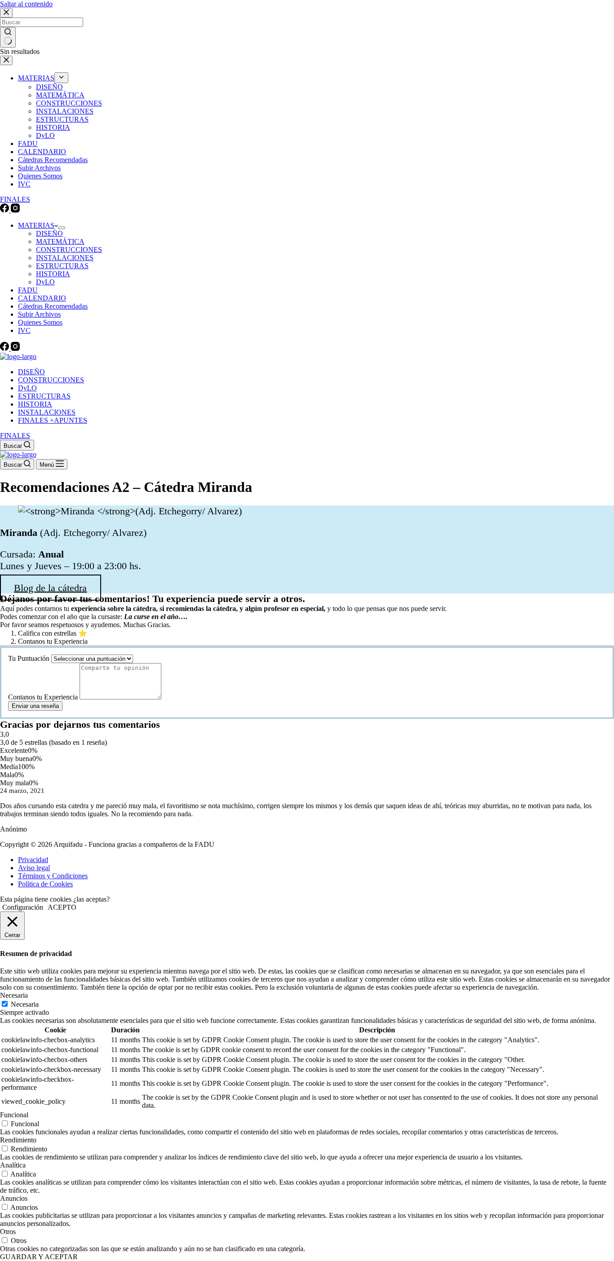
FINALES (15, 435)
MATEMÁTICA (60, 241)
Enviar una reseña (35, 706)
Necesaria (25, 1004)
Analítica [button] (13, 1165)
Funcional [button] (14, 1115)
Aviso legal (34, 868)
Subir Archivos (39, 314)
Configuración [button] (22, 907)
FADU (28, 290)
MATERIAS (36, 225)
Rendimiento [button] (18, 1140)
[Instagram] (15, 348)
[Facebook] (5, 348)
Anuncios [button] (13, 1198)
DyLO (45, 282)
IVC (24, 330)
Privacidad (33, 859)
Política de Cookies (45, 884)
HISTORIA (53, 274)
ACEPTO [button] (62, 907)
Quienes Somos (40, 322)
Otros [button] (8, 1231)
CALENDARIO (42, 298)
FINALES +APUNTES (52, 420)
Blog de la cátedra (50, 587)
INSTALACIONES (64, 257)
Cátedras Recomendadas (53, 306)
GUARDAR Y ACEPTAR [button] (39, 1257)
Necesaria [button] (14, 995)
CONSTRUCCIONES (69, 249)
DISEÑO (49, 233)
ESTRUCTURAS (62, 266)
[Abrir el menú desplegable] (61, 227)
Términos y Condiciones (53, 876)
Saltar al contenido (26, 4)
